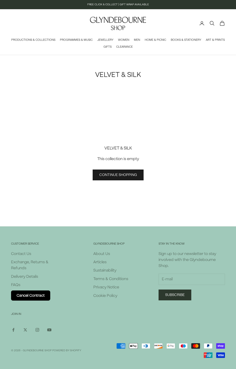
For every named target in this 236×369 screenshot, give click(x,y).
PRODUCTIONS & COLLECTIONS (33, 39)
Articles (99, 262)
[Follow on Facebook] (13, 330)
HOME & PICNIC (155, 39)
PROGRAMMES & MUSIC (76, 39)
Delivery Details (24, 276)
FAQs (15, 285)
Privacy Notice (106, 287)
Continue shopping (118, 175)
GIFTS (107, 46)
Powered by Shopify (66, 350)
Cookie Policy (105, 295)
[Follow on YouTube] (49, 330)
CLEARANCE (124, 46)
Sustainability (104, 270)
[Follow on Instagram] (37, 330)
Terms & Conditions (110, 279)
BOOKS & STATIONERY (186, 39)
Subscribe (175, 295)
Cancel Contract (31, 295)
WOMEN (123, 39)
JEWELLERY (105, 39)
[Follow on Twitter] (25, 330)
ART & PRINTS (215, 39)
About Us (101, 254)
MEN (137, 39)
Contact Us (21, 254)
